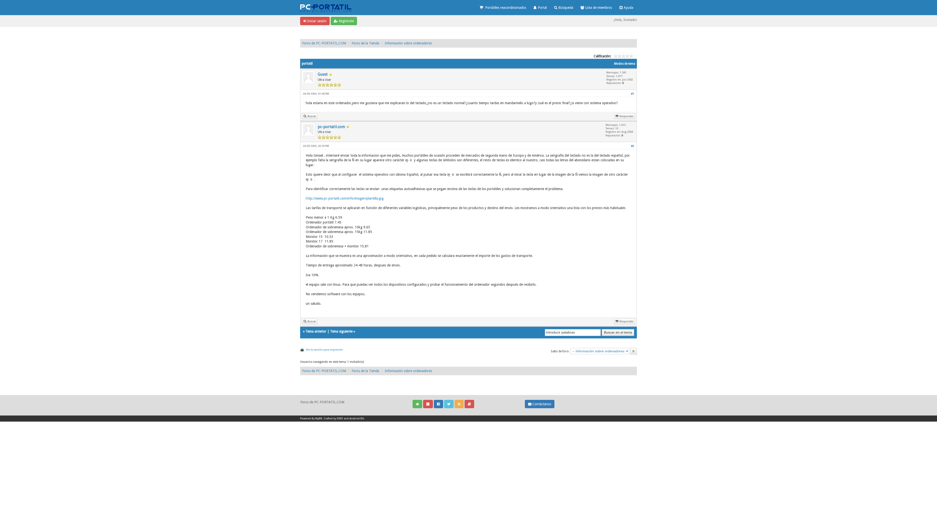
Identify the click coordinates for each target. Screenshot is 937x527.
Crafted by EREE (333, 418)
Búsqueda (565, 8)
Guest (323, 74)
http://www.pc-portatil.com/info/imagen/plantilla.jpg (345, 198)
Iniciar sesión (316, 21)
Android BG (356, 418)
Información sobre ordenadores (408, 43)
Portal (542, 8)
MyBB (318, 418)
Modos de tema (624, 63)
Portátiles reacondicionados (504, 8)
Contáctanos (541, 404)
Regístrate (346, 21)
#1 (632, 93)
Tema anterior (316, 331)
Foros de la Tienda (365, 43)
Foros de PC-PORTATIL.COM (324, 43)
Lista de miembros (598, 8)
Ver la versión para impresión (324, 349)
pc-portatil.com (331, 126)
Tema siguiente (341, 331)
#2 (632, 146)
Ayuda (628, 8)
